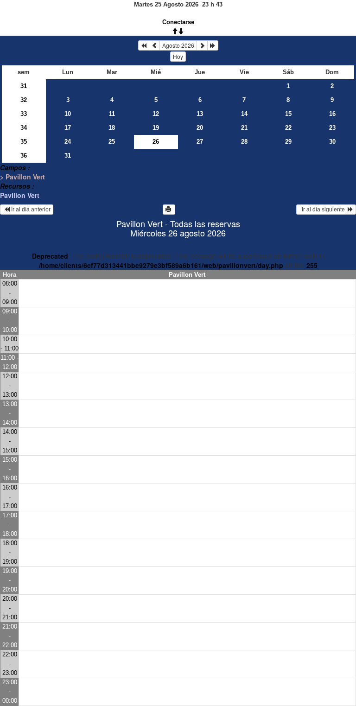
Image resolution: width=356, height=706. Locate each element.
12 (156, 113)
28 (244, 141)
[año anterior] (143, 45)
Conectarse (178, 22)
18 (111, 127)
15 (288, 113)
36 (23, 155)
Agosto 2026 (178, 45)
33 (23, 113)
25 (111, 141)
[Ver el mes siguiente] (202, 45)
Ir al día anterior (30, 209)
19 (156, 127)
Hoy (178, 56)
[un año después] (212, 45)
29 (288, 141)
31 (23, 86)
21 (244, 127)
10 (67, 113)
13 (200, 113)
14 (244, 113)
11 (112, 113)
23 (332, 127)
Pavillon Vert (19, 195)
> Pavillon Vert (22, 176)
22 (288, 127)
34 (23, 127)
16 (332, 113)
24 (67, 141)
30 (332, 141)
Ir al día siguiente (323, 209)
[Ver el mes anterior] (154, 45)
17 (67, 127)
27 (200, 141)
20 (200, 127)
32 (23, 99)
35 (23, 141)
